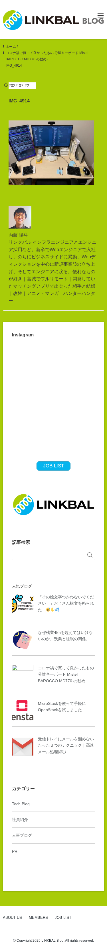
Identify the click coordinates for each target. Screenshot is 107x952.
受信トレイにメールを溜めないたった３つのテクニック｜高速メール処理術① (66, 745)
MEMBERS (38, 917)
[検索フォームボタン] (89, 555)
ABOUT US (12, 917)
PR (14, 851)
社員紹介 (20, 819)
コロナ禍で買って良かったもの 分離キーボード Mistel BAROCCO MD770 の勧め (66, 674)
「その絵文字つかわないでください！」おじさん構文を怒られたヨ (66, 603)
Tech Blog (21, 804)
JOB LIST (63, 917)
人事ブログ (22, 835)
